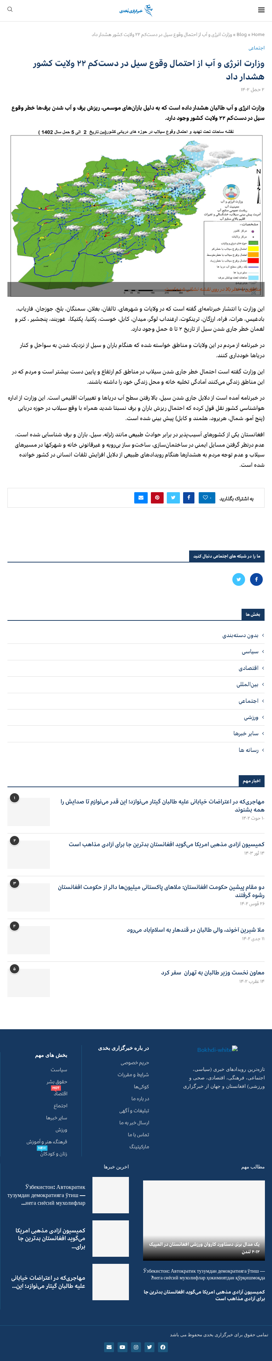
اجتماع (60, 1105)
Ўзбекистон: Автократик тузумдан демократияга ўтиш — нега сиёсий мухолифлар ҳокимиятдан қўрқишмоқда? (204, 1274)
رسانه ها (249, 750)
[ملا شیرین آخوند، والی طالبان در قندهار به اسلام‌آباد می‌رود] (28, 940)
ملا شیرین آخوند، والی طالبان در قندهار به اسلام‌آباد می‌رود (196, 930)
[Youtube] (123, 1347)
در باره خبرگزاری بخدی (123, 1048)
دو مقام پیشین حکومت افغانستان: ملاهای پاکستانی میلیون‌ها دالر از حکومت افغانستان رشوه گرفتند (161, 891)
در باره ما (140, 1098)
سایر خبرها (246, 733)
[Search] (9, 11)
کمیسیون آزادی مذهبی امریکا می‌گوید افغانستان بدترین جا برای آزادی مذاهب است (167, 844)
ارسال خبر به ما (134, 1122)
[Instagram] (136, 1347)
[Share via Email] (141, 497)
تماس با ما (138, 1134)
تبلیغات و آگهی (134, 1110)
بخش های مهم (51, 1055)
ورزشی (251, 717)
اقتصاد (60, 1093)
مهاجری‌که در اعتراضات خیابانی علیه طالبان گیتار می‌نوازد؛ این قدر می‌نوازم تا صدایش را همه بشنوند (163, 806)
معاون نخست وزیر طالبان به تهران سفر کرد (213, 973)
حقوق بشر (57, 1081)
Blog (242, 34)
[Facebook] (256, 579)
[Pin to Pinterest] (157, 497)
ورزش (61, 1129)
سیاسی (250, 651)
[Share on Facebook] (188, 497)
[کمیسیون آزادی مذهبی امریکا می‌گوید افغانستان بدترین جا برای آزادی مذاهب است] (28, 855)
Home (258, 34)
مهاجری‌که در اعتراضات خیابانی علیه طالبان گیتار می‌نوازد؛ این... (48, 1281)
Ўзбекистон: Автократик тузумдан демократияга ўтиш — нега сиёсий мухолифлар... (46, 1195)
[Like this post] (205, 497)
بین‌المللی (248, 684)
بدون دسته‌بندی (240, 635)
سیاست (59, 1069)
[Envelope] (109, 1347)
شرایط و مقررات (133, 1074)
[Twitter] (239, 579)
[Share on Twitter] (173, 497)
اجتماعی (249, 701)
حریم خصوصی (135, 1062)
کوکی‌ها (141, 1086)
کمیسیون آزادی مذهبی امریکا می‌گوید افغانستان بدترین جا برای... (50, 1238)
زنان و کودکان (53, 1153)
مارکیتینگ (139, 1146)
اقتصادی (249, 668)
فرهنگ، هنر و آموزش (47, 1141)
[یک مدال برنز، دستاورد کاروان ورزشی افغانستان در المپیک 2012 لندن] (204, 1220)
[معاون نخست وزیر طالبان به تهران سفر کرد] (28, 983)
